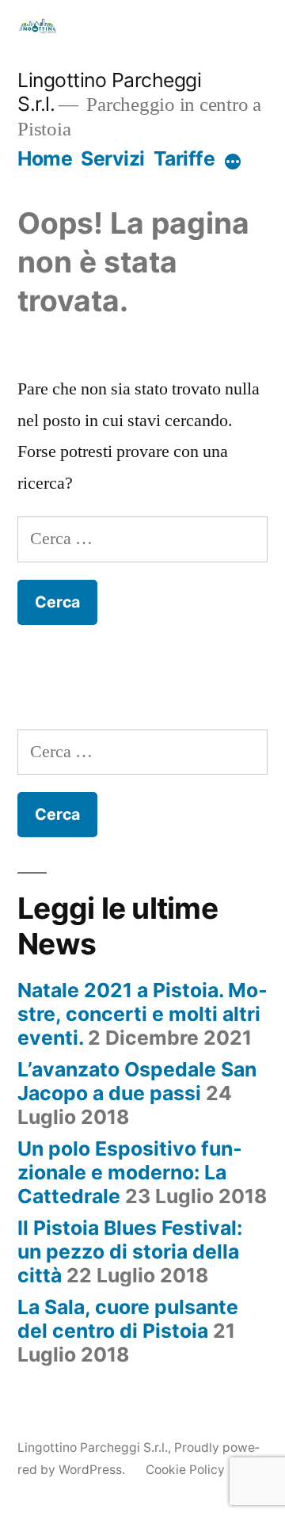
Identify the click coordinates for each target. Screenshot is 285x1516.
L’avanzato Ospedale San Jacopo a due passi (136, 1081)
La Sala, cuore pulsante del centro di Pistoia (127, 1319)
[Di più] (232, 161)
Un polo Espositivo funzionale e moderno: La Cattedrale (129, 1172)
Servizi (113, 158)
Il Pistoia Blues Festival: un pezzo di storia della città (129, 1251)
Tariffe (184, 158)
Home (44, 158)
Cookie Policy (185, 1469)
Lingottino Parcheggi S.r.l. (92, 1447)
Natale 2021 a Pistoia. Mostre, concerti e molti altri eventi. (142, 1013)
